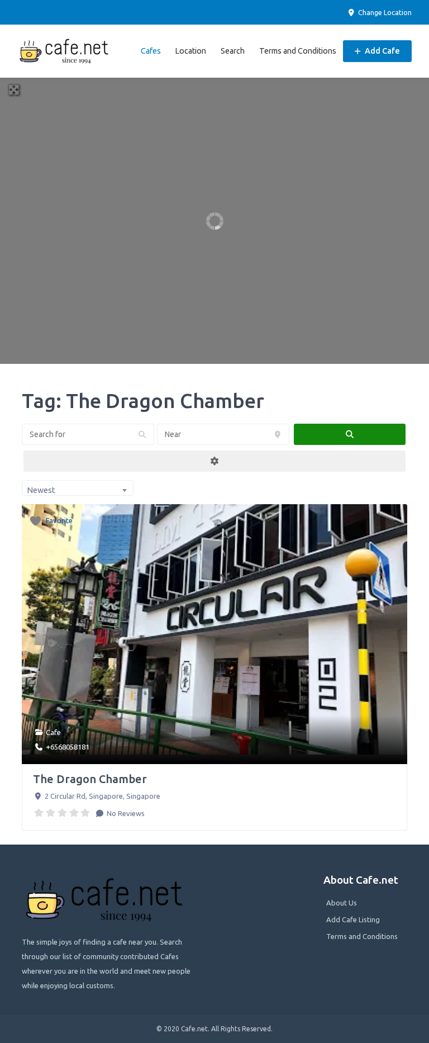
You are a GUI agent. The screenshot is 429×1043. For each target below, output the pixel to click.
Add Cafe (381, 50)
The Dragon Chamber (90, 778)
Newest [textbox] (41, 490)
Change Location (384, 12)
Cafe (53, 732)
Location (190, 50)
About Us (341, 903)
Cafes (151, 50)
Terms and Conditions (297, 50)
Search (233, 50)
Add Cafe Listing (353, 919)
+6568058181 (67, 747)
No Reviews (125, 813)
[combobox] (78, 488)
